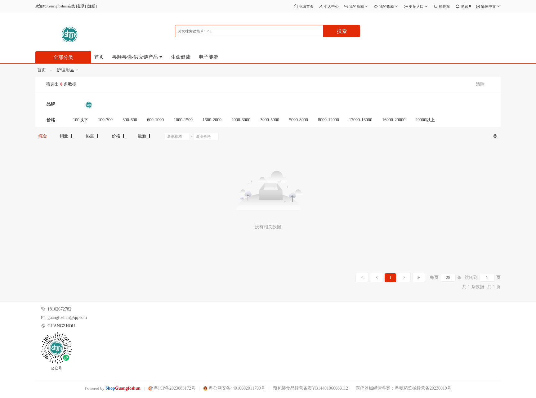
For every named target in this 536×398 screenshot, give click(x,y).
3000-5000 (269, 120)
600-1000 (155, 120)
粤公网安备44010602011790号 (236, 388)
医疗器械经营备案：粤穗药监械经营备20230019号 (403, 388)
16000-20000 (393, 120)
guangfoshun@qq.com (67, 317)
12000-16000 (360, 120)
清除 (480, 84)
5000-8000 (298, 120)
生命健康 (181, 57)
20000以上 (425, 120)
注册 (92, 6)
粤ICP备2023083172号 (174, 388)
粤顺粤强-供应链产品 (135, 57)
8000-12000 (328, 120)
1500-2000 (212, 120)
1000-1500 (183, 120)
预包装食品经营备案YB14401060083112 (310, 388)
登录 (81, 6)
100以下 (80, 120)
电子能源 (208, 57)
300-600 (130, 120)
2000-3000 (240, 120)
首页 (99, 57)
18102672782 (59, 309)
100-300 (105, 120)
